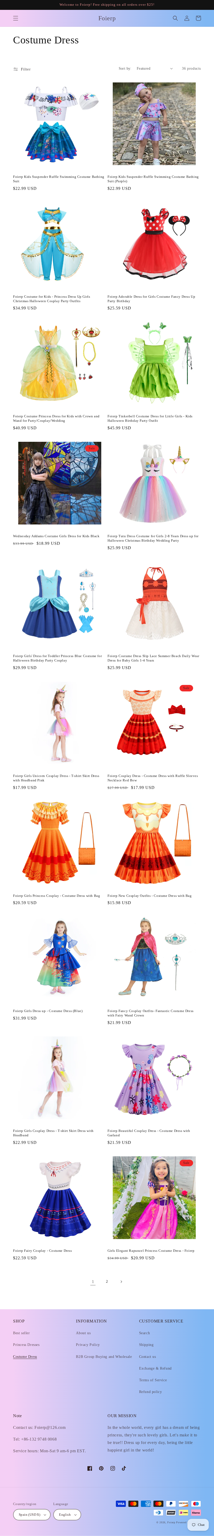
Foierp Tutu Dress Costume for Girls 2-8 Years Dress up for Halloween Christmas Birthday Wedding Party (153, 538)
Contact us (147, 1357)
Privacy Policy (88, 1345)
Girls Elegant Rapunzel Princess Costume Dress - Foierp (151, 1251)
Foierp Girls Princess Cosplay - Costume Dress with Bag (56, 896)
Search (144, 1333)
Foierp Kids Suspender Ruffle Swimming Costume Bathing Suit (58, 179)
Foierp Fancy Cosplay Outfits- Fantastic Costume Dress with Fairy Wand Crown (151, 1013)
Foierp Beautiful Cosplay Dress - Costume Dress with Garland (149, 1133)
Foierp (171, 1522)
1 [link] (93, 1281)
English (65, 1514)
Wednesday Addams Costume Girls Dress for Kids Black (56, 536)
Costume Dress (25, 1357)
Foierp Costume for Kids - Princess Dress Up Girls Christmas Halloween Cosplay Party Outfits (51, 299)
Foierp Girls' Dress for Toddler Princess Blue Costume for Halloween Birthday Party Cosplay (57, 658)
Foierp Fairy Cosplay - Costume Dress (42, 1251)
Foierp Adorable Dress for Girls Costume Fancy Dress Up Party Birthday (151, 299)
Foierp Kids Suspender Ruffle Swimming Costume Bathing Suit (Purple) (153, 179)
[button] (15, 18)
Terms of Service (153, 1380)
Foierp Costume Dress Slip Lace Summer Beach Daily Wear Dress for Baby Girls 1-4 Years (153, 658)
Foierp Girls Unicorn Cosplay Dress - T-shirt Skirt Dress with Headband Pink (56, 778)
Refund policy (150, 1392)
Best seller (21, 1333)
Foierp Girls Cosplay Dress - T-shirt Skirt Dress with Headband (53, 1133)
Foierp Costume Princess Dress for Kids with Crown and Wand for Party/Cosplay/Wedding (56, 418)
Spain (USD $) (29, 1514)
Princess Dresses (26, 1345)
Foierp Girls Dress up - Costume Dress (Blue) (47, 1011)
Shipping (146, 1345)
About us (83, 1333)
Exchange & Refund (155, 1368)
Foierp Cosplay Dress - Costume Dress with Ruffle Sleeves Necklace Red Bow (153, 778)
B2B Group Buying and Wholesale (104, 1357)
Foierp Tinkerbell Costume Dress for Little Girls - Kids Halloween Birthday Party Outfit (150, 418)
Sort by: (125, 68)
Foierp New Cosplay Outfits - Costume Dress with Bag (150, 896)
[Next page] (121, 1281)
